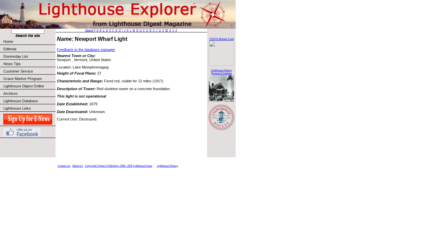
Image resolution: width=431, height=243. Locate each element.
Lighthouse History (167, 165)
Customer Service (18, 71)
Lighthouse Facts (142, 165)
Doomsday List (15, 56)
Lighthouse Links (17, 108)
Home (8, 41)
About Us (77, 165)
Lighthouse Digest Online (23, 86)
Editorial (9, 49)
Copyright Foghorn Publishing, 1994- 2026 (108, 165)
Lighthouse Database (20, 101)
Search (89, 30)
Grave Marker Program (22, 79)
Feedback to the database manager (86, 50)
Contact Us (64, 165)
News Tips (12, 64)
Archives (10, 93)
